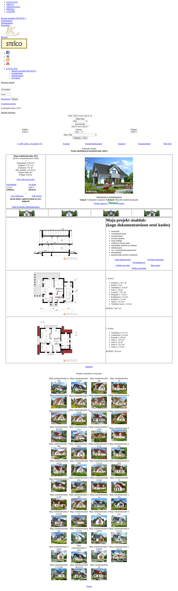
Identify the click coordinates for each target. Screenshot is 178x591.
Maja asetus (155, 265)
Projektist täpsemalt (155, 260)
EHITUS (10, 4)
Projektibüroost (139, 262)
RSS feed (167, 144)
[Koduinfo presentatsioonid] (7, 57)
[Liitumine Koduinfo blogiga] (7, 60)
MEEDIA (10, 9)
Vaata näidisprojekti (123, 260)
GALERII (10, 11)
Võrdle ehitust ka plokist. (109, 203)
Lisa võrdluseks (17, 196)
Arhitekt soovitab (123, 265)
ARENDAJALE (13, 7)
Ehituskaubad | (7, 23)
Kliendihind (11, 184)
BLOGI (4, 37)
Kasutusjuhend (144, 144)
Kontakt (66, 144)
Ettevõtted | (5, 25)
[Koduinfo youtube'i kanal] (7, 64)
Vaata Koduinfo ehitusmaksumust (25, 207)
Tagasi (89, 586)
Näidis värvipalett (139, 268)
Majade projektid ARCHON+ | (14, 18)
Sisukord (121, 144)
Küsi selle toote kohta (26, 179)
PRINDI (89, 367)
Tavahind (32, 184)
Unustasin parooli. (8, 104)
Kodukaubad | (7, 21)
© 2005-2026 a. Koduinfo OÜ (29, 144)
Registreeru (5, 99)
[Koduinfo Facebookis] (7, 53)
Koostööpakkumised (93, 144)
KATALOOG (12, 2)
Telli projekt (37, 196)
